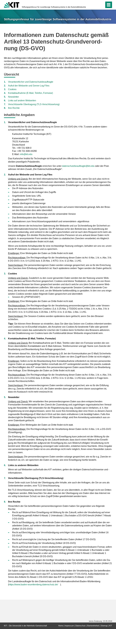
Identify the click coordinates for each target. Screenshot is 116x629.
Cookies (12, 89)
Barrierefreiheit (93, 626)
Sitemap (104, 626)
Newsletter (13, 97)
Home (60, 626)
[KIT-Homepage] (11, 4)
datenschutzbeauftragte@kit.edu (78, 166)
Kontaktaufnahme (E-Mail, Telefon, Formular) (30, 93)
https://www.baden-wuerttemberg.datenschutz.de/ (33, 584)
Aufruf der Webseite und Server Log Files (28, 85)
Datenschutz (80, 626)
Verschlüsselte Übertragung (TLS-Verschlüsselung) (34, 104)
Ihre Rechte (14, 108)
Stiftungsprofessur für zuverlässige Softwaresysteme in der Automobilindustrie (54, 7)
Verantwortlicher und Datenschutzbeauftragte (30, 82)
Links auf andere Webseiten (22, 100)
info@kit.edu (26, 154)
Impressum (69, 626)
